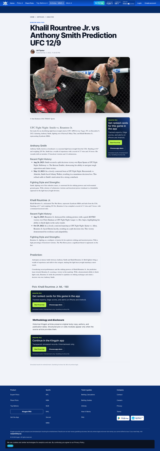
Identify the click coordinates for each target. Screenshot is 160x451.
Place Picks (29, 3)
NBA (47, 400)
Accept (10, 445)
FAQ (82, 417)
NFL (47, 394)
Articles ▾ (57, 3)
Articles (40, 17)
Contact (119, 394)
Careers (119, 400)
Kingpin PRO (26, 411)
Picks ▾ (20, 3)
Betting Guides (86, 400)
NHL (47, 411)
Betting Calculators (88, 394)
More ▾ (69, 3)
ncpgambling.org (15, 433)
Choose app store (55, 305)
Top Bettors (14, 406)
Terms (119, 411)
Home (12, 3)
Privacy (119, 406)
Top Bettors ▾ (41, 3)
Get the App (99, 3)
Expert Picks (14, 394)
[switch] (128, 4)
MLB (47, 406)
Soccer (48, 417)
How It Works (86, 411)
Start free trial (39, 305)
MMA (47, 423)
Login (139, 3)
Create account (150, 3)
